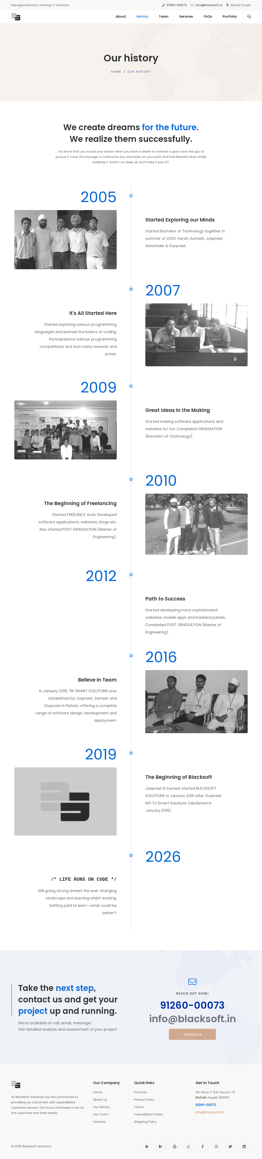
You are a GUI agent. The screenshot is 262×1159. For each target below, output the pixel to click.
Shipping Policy (145, 1121)
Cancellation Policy (148, 1114)
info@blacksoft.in (192, 1019)
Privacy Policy (144, 1099)
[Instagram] (216, 1146)
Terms (139, 1107)
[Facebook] (202, 1146)
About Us (100, 1099)
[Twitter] (230, 1146)
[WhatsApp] (188, 1146)
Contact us (192, 1034)
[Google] (175, 1146)
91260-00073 (192, 1005)
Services (99, 1121)
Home (116, 72)
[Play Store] (161, 1146)
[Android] (147, 1146)
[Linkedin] (244, 1146)
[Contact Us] (249, 16)
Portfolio (140, 1092)
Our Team (100, 1114)
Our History (101, 1107)
